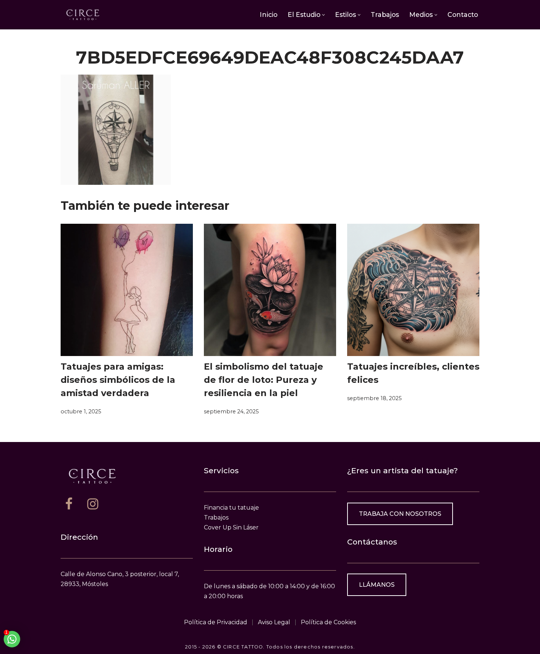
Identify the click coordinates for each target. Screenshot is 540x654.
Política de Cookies (328, 622)
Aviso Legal (274, 622)
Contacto (462, 14)
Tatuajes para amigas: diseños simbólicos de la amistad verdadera (118, 379)
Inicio (268, 14)
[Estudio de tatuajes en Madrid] (83, 14)
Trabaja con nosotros (400, 513)
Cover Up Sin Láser (231, 527)
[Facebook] (69, 504)
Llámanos (377, 584)
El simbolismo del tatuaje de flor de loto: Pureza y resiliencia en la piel (263, 379)
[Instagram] (92, 504)
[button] (323, 15)
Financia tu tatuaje (231, 507)
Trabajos (385, 14)
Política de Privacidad (215, 622)
